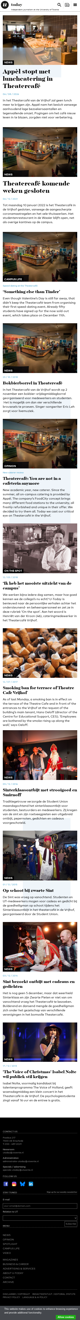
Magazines (10, 1259)
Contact (9, 1277)
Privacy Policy (11, 1297)
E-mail (6, 1199)
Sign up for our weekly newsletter (62, 1192)
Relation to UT (10, 1211)
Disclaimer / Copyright (16, 1294)
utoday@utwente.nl (13, 1152)
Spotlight (10, 1243)
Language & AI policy (34, 1297)
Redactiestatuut (42, 1294)
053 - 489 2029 (13, 1144)
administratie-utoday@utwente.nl (21, 1161)
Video (7, 1252)
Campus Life (11, 1248)
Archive (8, 1281)
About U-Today (13, 1273)
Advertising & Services (19, 1268)
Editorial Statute (64, 1294)
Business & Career (16, 1264)
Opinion (8, 1239)
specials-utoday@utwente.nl (18, 1170)
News (7, 1235)
